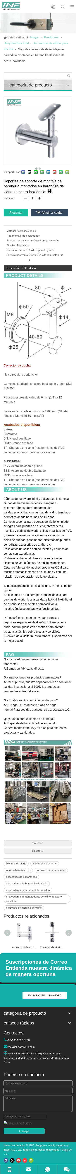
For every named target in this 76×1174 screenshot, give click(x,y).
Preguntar (15, 212)
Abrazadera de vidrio (18, 870)
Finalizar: (11, 245)
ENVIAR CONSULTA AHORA (44, 995)
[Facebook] (6, 1160)
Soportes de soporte (45, 863)
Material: (11, 230)
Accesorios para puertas (51, 870)
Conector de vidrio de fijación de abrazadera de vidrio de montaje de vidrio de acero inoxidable (52, 947)
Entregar (24, 1131)
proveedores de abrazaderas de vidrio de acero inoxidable (34, 898)
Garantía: (12, 250)
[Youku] (25, 1160)
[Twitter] (12, 1160)
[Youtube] (18, 1160)
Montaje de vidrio (16, 863)
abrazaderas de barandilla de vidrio (26, 883)
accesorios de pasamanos (21, 876)
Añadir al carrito (52, 212)
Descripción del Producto (21, 268)
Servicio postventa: (17, 254)
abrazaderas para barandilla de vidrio (28, 890)
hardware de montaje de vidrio (24, 907)
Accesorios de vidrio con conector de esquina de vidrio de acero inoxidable (24, 947)
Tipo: (9, 235)
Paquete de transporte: (19, 240)
